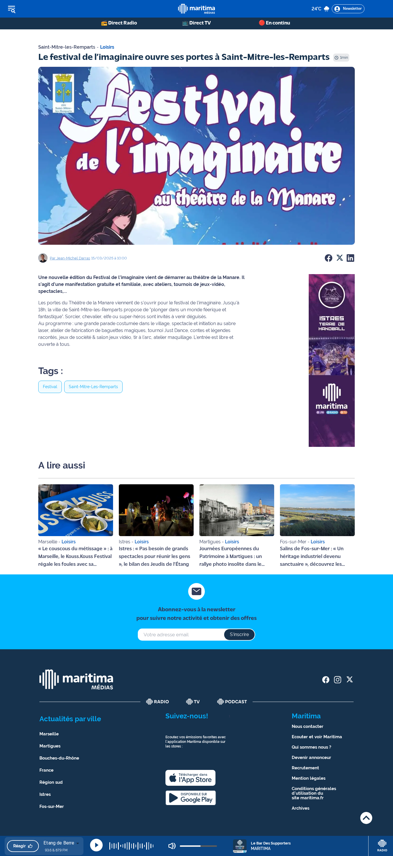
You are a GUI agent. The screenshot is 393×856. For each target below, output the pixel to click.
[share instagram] (337, 679)
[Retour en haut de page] (366, 818)
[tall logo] (196, 9)
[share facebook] (326, 679)
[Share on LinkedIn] (350, 258)
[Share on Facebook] (328, 258)
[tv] (193, 701)
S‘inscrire (239, 634)
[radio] (157, 701)
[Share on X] (339, 258)
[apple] (190, 778)
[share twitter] (349, 679)
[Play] (96, 845)
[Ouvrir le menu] (40, 9)
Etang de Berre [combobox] (58, 843)
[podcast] (232, 701)
